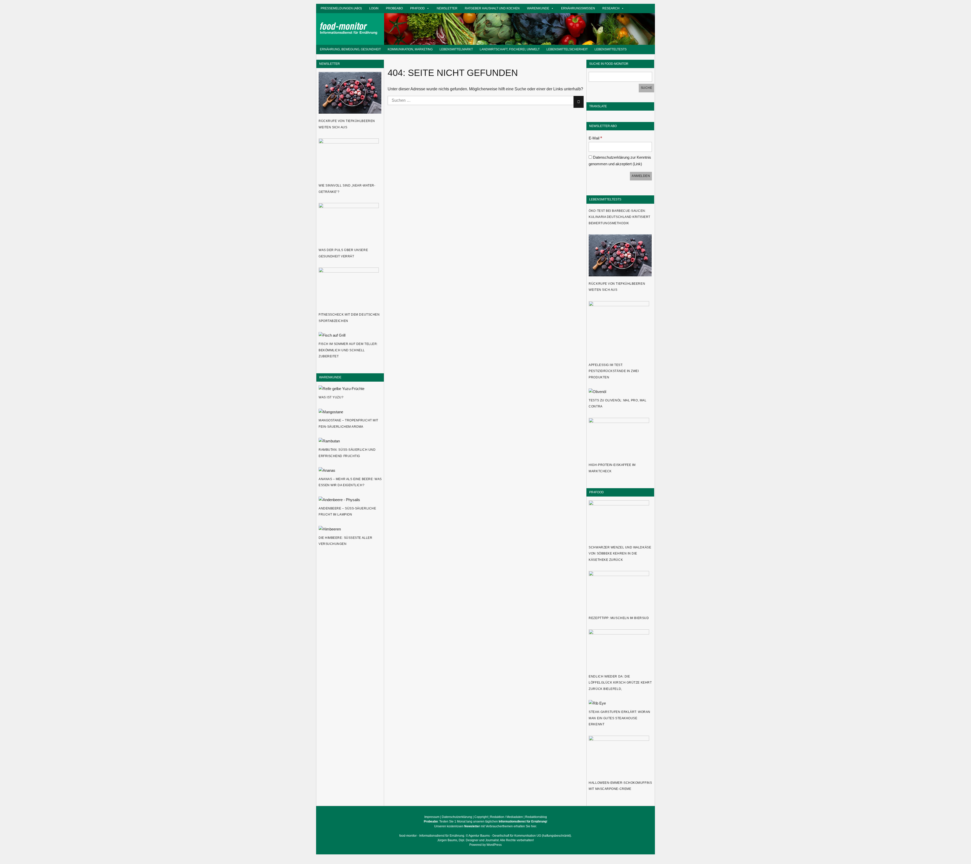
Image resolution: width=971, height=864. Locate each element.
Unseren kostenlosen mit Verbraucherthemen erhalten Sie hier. (485, 826)
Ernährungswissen (578, 8)
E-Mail (595, 138)
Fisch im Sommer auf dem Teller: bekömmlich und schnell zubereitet (348, 350)
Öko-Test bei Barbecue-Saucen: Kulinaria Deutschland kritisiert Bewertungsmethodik (619, 217)
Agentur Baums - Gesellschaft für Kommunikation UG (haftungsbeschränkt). (520, 835)
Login (374, 8)
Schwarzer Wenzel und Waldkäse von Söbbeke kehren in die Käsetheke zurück (620, 554)
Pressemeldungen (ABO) (341, 8)
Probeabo (394, 8)
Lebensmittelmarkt (456, 49)
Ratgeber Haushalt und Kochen (492, 8)
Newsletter (447, 8)
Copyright (481, 817)
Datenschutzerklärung (457, 817)
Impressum (431, 817)
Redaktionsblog (536, 817)
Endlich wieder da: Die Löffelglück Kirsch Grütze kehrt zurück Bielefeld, (620, 683)
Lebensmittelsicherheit (567, 49)
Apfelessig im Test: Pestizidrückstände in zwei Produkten (614, 371)
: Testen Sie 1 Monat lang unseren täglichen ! (485, 821)
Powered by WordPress (485, 845)
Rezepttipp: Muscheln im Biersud (619, 618)
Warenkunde (538, 8)
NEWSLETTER (329, 63)
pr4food (417, 8)
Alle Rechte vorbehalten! (517, 840)
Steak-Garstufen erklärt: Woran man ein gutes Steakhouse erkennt (619, 718)
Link (637, 164)
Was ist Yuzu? (331, 397)
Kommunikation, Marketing (410, 49)
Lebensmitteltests (610, 49)
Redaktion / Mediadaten (506, 817)
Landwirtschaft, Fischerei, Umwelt (510, 49)
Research (611, 8)
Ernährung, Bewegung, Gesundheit (350, 49)
